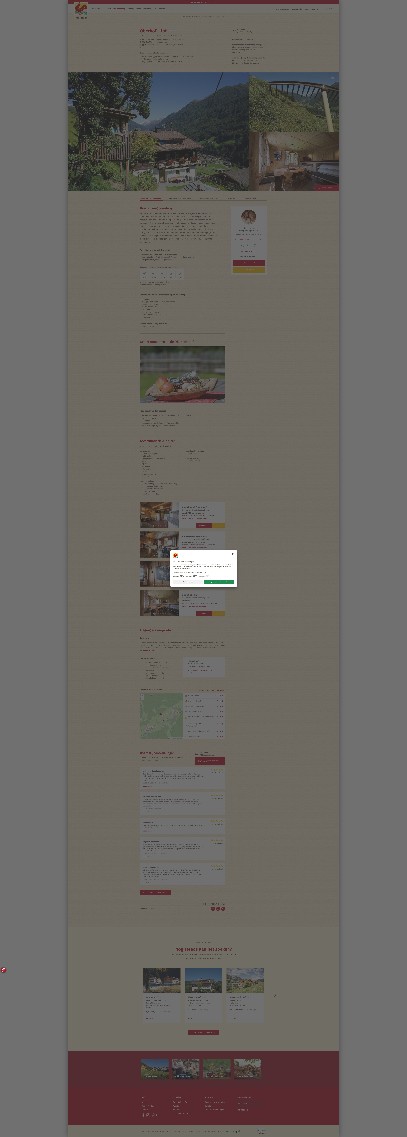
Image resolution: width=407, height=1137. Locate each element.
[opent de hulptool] (3, 970)
